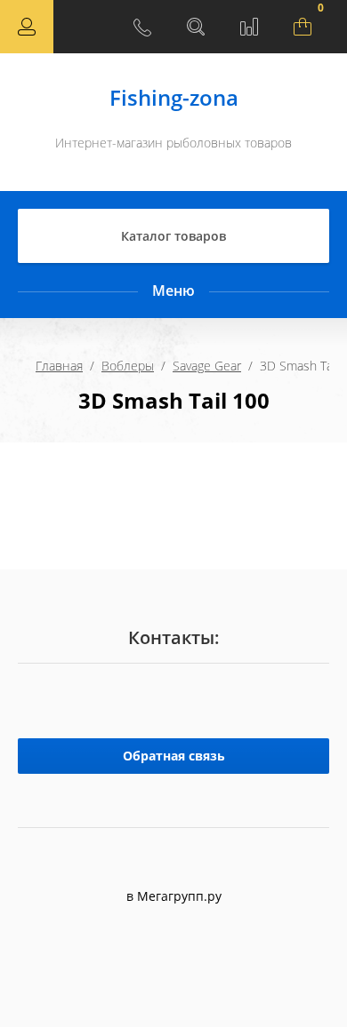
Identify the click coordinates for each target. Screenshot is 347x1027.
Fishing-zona (173, 97)
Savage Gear (207, 365)
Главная (59, 365)
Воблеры (127, 365)
